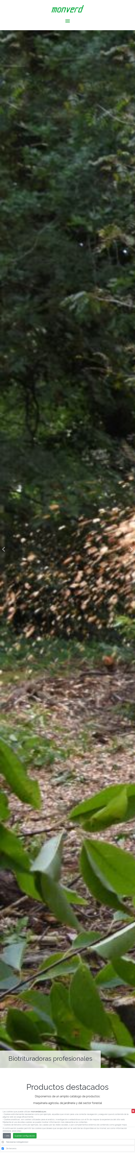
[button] (3, 549)
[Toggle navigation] (67, 21)
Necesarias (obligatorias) (17, 1142)
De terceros (11, 1148)
